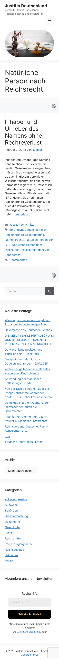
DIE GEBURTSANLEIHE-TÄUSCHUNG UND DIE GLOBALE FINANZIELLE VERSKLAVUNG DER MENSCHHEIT (29, 340)
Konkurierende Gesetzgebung (24, 234)
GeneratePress (29, 654)
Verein (9, 560)
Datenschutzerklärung (28, 631)
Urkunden (11, 555)
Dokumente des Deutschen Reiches (28, 330)
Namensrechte (14, 239)
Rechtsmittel (27, 224)
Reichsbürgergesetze (19, 544)
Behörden (11, 510)
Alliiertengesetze (16, 499)
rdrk (7, 436)
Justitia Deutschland (26, 5)
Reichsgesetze (14, 549)
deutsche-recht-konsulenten (24, 441)
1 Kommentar (18, 260)
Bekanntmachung (16, 516)
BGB (20, 229)
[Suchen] (49, 291)
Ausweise (11, 505)
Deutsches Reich (36, 229)
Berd (12, 229)
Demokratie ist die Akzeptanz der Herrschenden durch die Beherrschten (27, 407)
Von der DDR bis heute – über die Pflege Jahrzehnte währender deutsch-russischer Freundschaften (28, 393)
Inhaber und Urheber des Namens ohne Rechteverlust (23, 132)
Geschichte (12, 527)
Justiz (13, 224)
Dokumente (12, 521)
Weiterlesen (22, 214)
